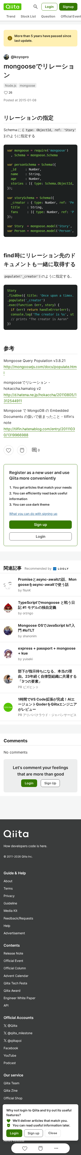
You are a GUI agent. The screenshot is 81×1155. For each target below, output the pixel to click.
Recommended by (38, 568)
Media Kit (10, 911)
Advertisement (14, 933)
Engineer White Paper (19, 998)
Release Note (13, 953)
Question (48, 16)
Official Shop (13, 1098)
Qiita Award (12, 990)
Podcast (10, 1063)
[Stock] (22, 450)
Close (52, 1133)
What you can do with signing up (33, 514)
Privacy (9, 896)
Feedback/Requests (18, 918)
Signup (68, 7)
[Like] (9, 450)
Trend (10, 16)
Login (49, 7)
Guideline (10, 903)
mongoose (27, 85)
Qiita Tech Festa (15, 983)
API (6, 1005)
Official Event (13, 961)
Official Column (15, 968)
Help (7, 926)
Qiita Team (11, 1083)
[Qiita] (12, 6)
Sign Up (50, 783)
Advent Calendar (16, 976)
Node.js (10, 85)
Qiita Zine (11, 1090)
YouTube (10, 1055)
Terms (8, 888)
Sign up (33, 1133)
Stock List (28, 16)
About (8, 881)
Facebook (11, 1048)
